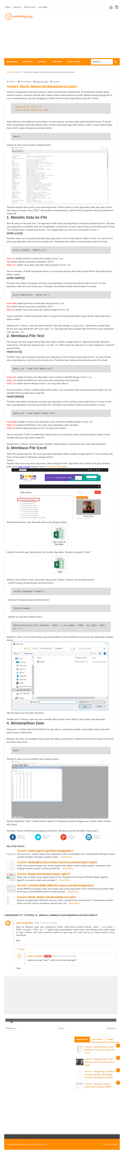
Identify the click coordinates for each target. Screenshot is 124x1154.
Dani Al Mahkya (35, 956)
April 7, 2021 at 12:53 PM (45, 923)
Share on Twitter (46, 837)
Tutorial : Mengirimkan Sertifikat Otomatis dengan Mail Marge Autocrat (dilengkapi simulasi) (100, 1074)
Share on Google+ (71, 837)
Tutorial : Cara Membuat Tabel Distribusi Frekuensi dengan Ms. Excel (100, 1050)
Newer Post (10, 1028)
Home (61, 1028)
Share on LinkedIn (97, 837)
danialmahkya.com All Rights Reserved (32, 1144)
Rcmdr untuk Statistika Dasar (32, 110)
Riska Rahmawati (24, 923)
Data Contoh (73, 62)
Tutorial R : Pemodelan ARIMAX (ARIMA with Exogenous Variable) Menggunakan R (55, 885)
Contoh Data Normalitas (56, 466)
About (8, 7)
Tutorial (41, 62)
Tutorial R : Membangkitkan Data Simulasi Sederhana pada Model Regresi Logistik (57, 862)
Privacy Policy (30, 7)
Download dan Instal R (28, 107)
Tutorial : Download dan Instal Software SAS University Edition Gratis (100, 1062)
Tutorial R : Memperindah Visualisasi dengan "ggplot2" (44, 874)
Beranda (13, 62)
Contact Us (17, 7)
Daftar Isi (28, 62)
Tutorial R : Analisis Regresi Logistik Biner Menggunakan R (45, 850)
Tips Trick (58, 62)
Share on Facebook (21, 837)
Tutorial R (56, 82)
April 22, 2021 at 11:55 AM (64, 956)
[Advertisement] (80, 34)
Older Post (111, 1028)
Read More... (67, 857)
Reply (18, 940)
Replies (22, 949)
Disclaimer (42, 7)
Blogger (114, 1144)
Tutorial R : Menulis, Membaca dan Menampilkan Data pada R (46, 897)
